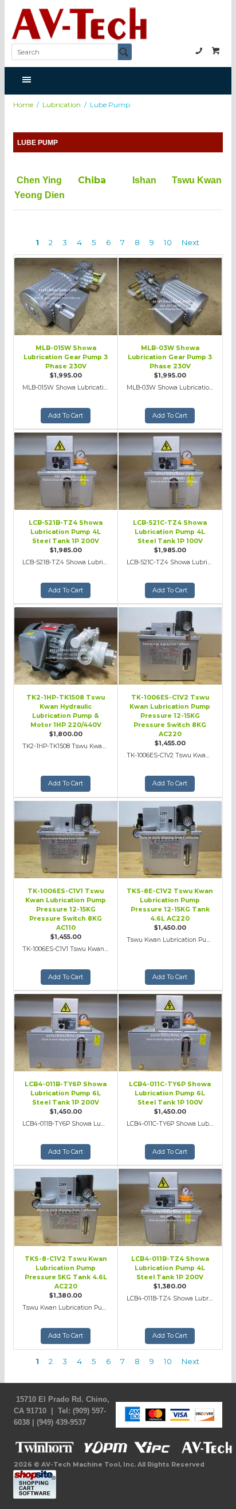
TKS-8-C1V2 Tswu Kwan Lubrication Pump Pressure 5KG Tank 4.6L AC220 (66, 1272)
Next (190, 242)
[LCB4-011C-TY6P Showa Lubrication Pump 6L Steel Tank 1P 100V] (170, 1031)
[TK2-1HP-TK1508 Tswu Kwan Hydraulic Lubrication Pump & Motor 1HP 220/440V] (65, 644)
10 (168, 242)
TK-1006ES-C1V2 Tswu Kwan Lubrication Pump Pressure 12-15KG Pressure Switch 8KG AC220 (169, 716)
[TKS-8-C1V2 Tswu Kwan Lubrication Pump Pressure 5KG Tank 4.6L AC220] (65, 1206)
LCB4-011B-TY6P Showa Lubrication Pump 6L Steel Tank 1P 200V (66, 1093)
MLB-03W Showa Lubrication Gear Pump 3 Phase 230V (170, 357)
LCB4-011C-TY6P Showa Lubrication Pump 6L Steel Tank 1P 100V (170, 1093)
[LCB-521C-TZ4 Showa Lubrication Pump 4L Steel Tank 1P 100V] (170, 470)
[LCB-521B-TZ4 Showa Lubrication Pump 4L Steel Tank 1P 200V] (65, 470)
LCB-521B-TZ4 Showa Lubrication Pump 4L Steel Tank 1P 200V (66, 532)
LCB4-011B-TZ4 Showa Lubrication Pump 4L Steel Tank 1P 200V (170, 1268)
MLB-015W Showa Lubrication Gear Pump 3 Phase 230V (65, 357)
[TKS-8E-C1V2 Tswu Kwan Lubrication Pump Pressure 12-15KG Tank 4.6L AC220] (170, 838)
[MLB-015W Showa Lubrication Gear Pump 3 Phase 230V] (65, 295)
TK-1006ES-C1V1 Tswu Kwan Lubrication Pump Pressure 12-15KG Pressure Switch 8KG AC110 (65, 909)
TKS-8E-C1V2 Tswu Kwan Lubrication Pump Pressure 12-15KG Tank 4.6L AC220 (170, 904)
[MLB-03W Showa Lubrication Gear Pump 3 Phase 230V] (170, 295)
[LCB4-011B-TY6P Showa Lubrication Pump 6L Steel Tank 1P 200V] (65, 1031)
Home (23, 104)
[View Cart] (216, 50)
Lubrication (61, 104)
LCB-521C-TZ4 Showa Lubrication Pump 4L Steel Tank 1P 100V (170, 532)
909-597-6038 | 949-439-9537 (198, 50)
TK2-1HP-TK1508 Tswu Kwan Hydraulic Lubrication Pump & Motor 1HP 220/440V (65, 711)
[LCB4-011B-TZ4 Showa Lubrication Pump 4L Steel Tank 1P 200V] (170, 1206)
